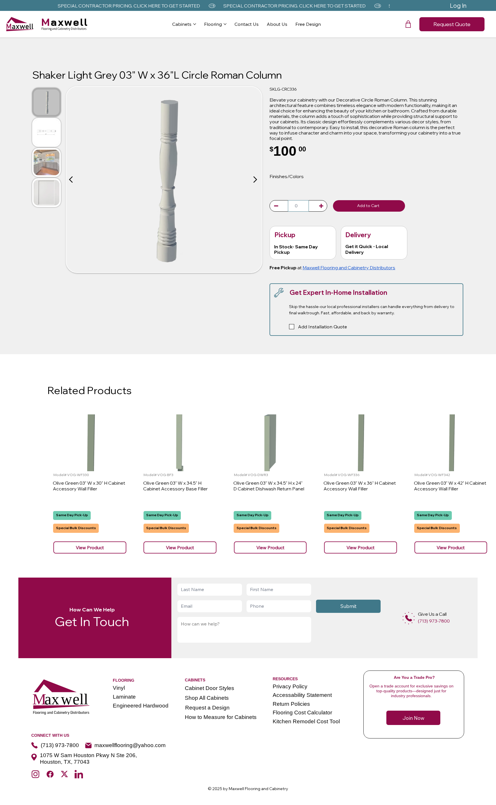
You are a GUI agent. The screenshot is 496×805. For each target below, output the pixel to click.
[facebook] (50, 774)
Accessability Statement (302, 695)
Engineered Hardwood (140, 706)
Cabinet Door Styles (209, 688)
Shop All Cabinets (207, 698)
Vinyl (119, 688)
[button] (408, 24)
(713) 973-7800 (60, 745)
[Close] (71, 180)
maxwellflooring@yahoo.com (130, 745)
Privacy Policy (290, 686)
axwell (64, 21)
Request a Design (207, 708)
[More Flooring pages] (225, 24)
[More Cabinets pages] (194, 24)
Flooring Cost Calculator (302, 713)
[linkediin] (79, 774)
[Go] (276, 206)
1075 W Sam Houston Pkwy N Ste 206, (88, 755)
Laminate (124, 697)
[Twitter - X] (64, 774)
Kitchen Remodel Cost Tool (306, 721)
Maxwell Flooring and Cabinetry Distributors (349, 267)
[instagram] (35, 774)
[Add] (409, 618)
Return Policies (291, 704)
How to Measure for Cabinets (221, 717)
